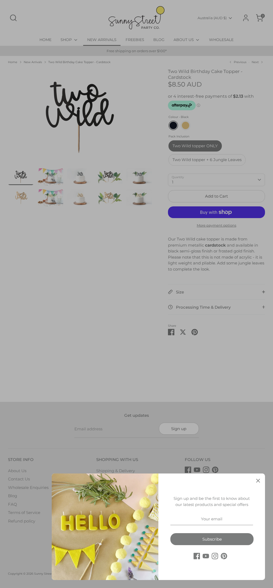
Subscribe (212, 539)
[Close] (258, 480)
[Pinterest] (224, 556)
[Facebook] (197, 556)
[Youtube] (206, 556)
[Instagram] (215, 556)
